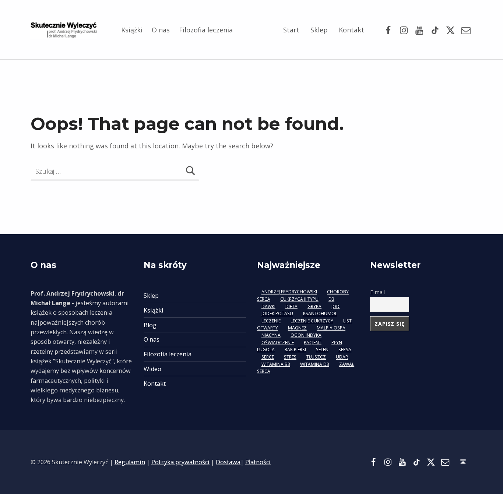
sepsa (344, 350)
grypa (314, 306)
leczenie (271, 321)
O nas (161, 29)
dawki (268, 306)
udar (342, 357)
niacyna (271, 335)
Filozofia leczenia (206, 29)
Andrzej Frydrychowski (289, 292)
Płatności (258, 462)
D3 (331, 299)
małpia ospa (331, 328)
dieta (291, 306)
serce (267, 357)
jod (335, 306)
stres (290, 357)
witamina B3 (275, 364)
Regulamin (130, 462)
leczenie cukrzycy (312, 321)
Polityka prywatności (180, 462)
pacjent (312, 342)
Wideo (152, 369)
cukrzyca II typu (299, 299)
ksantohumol (320, 314)
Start (291, 29)
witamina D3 (314, 364)
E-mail (377, 292)
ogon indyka (306, 335)
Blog (150, 325)
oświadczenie (277, 342)
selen (322, 350)
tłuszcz (316, 357)
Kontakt (351, 29)
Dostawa (228, 462)
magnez (297, 328)
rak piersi (295, 350)
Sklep (319, 29)
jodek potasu (277, 314)
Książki (132, 29)
